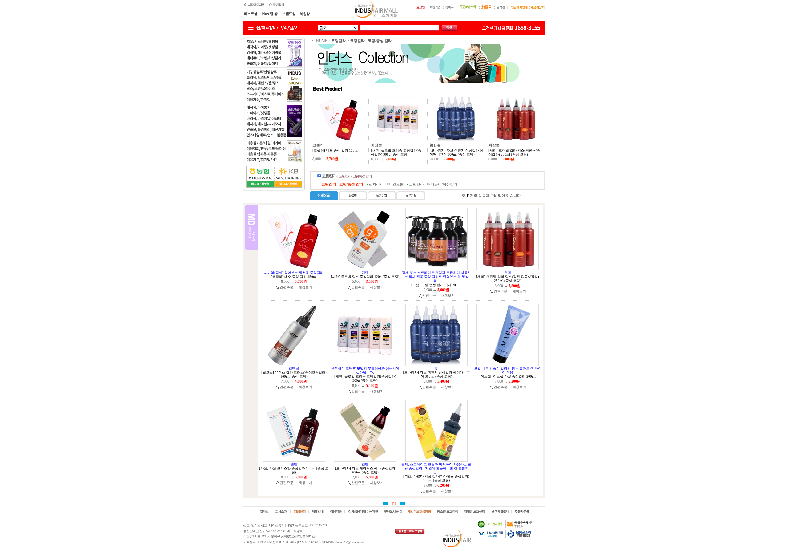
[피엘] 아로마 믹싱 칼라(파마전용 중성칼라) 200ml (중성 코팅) (436, 478)
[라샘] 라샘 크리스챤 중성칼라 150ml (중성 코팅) (293, 470)
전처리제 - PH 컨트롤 (386, 184)
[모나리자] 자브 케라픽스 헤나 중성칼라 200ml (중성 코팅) (365, 470)
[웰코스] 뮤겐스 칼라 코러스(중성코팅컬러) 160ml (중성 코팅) (294, 374)
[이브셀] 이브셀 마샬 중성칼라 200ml (508, 376)
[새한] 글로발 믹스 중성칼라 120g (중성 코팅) (365, 276)
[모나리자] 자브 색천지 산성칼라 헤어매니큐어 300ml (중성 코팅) (456, 152)
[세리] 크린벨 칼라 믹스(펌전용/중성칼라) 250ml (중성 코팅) (514, 152)
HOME (321, 41)
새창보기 (305, 287)
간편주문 (286, 287)
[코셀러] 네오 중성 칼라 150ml (335, 150)
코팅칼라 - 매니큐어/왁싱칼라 (433, 184)
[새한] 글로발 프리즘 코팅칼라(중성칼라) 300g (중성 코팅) (396, 152)
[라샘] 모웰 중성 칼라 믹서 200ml (436, 285)
